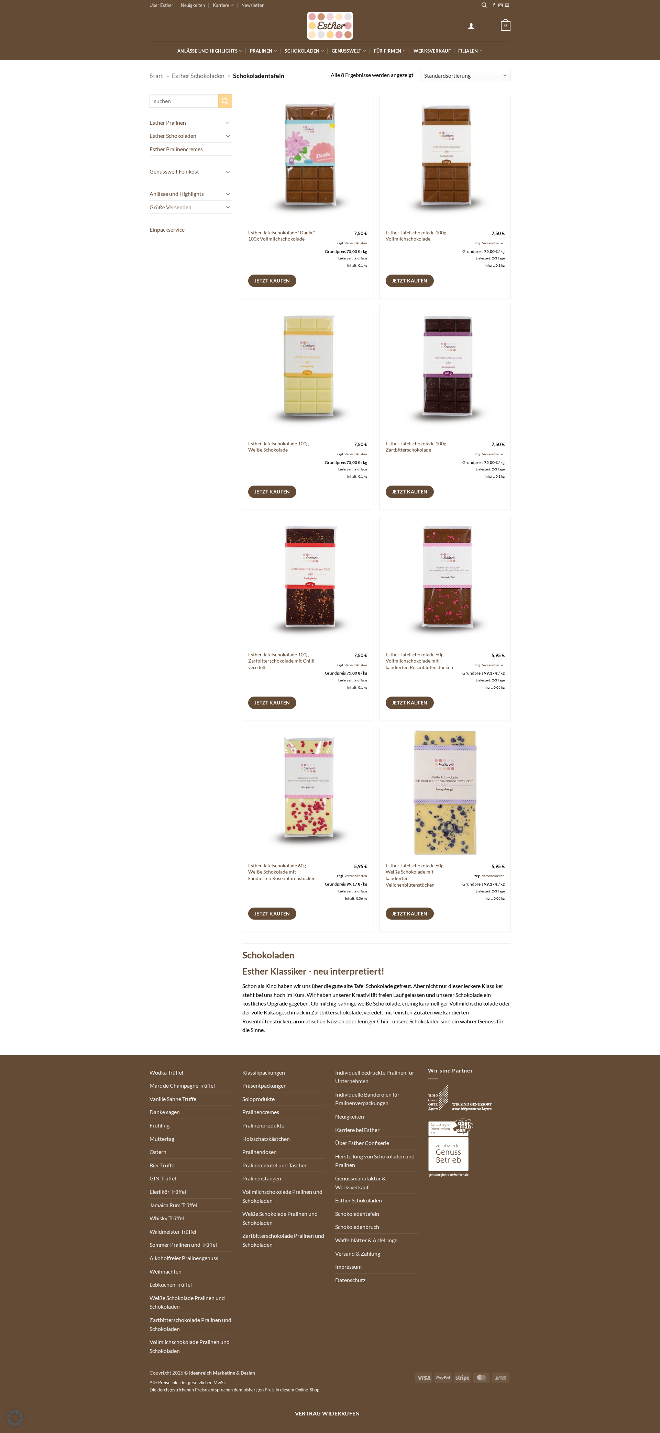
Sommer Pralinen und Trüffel (183, 1244)
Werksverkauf (432, 51)
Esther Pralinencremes (176, 149)
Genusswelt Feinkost (174, 171)
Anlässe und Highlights (207, 51)
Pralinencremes (260, 1112)
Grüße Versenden (170, 207)
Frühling (159, 1125)
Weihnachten (166, 1271)
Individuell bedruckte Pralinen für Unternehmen (374, 1077)
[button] (471, 25)
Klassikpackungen (263, 1072)
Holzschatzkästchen (266, 1138)
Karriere (221, 5)
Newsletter (252, 5)
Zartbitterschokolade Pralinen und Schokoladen (190, 1324)
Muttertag (162, 1138)
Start (156, 75)
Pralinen (261, 51)
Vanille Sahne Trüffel (174, 1099)
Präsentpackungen (264, 1085)
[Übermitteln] (225, 101)
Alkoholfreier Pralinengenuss (184, 1258)
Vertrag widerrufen (327, 1413)
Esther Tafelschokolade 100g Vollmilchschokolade (416, 236)
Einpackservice (167, 229)
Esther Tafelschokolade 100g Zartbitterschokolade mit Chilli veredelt (281, 661)
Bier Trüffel (163, 1165)
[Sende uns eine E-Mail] (507, 5)
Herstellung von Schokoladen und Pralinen (375, 1160)
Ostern (158, 1151)
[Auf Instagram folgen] (500, 5)
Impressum (348, 1266)
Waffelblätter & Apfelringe (366, 1240)
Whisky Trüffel (167, 1218)
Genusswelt (347, 51)
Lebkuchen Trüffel (171, 1284)
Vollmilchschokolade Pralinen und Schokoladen (190, 1346)
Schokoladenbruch (357, 1226)
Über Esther (161, 5)
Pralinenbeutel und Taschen (275, 1165)
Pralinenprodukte (263, 1125)
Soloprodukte (258, 1099)
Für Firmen (388, 51)
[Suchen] (484, 5)
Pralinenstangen (261, 1178)
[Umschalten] (228, 122)
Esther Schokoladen (198, 75)
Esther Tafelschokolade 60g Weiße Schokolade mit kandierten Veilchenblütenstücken (414, 875)
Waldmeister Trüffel (173, 1231)
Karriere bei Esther (357, 1129)
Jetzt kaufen (272, 281)
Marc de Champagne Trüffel (182, 1085)
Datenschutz (350, 1280)
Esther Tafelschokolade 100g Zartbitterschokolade (416, 447)
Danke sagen (165, 1112)
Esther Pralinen (168, 122)
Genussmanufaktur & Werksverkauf (360, 1182)
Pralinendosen (259, 1151)
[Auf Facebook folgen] (494, 5)
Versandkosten (355, 243)
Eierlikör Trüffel (168, 1191)
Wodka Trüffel (166, 1072)
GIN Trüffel (163, 1178)
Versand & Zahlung (357, 1253)
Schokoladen (302, 51)
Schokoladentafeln (357, 1213)
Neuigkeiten (193, 5)
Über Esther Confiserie (362, 1143)
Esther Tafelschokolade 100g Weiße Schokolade (278, 447)
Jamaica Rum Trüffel (173, 1205)
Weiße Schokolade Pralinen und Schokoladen (187, 1302)
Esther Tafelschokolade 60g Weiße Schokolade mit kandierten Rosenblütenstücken (282, 872)
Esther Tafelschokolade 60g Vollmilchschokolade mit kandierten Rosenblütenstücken (419, 661)
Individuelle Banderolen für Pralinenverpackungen (367, 1099)
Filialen (468, 51)
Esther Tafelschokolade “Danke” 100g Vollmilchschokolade (281, 236)
